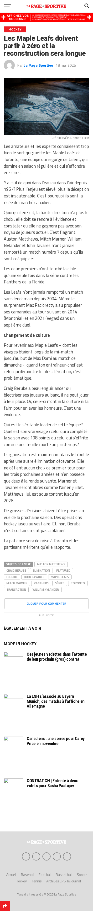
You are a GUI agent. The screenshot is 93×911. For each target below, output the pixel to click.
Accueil (11, 874)
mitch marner (16, 583)
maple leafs (60, 576)
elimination (41, 570)
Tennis (36, 881)
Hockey (21, 881)
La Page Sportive (38, 65)
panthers (41, 583)
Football (45, 874)
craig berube (16, 570)
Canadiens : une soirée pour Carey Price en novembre (56, 741)
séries (59, 583)
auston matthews (51, 564)
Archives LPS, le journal (63, 881)
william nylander (45, 589)
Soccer (82, 874)
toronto (78, 583)
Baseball (27, 874)
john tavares (34, 576)
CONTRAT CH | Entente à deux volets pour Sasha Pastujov (52, 783)
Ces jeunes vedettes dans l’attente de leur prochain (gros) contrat (57, 656)
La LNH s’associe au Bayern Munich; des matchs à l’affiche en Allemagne (55, 701)
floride (12, 576)
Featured (63, 570)
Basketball (64, 874)
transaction (16, 589)
